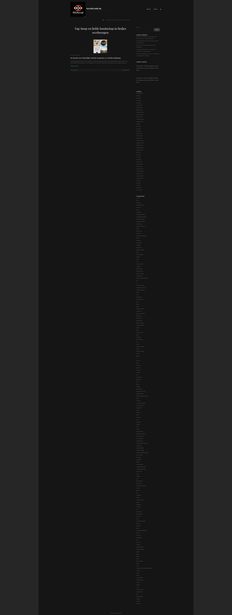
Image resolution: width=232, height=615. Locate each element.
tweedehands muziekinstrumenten (144, 568)
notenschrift (139, 459)
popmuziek (138, 483)
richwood (138, 506)
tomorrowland (139, 561)
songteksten (139, 537)
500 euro (138, 207)
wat (137, 594)
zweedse (138, 603)
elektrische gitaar (140, 285)
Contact (155, 9)
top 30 (137, 563)
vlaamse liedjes (139, 589)
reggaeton (138, 504)
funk (137, 301)
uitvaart (138, 570)
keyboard (138, 379)
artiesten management (141, 235)
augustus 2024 (139, 150)
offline (137, 462)
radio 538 (138, 495)
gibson (137, 304)
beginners (138, 245)
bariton (138, 238)
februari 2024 (139, 164)
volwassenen (139, 591)
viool (137, 587)
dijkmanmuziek (139, 271)
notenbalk (138, 457)
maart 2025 (139, 133)
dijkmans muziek (140, 273)
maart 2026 (139, 105)
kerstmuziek (139, 377)
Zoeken (138, 27)
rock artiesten (139, 514)
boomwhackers (139, 254)
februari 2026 (139, 107)
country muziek (139, 264)
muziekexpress (139, 440)
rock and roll (139, 511)
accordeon (138, 212)
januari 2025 (139, 138)
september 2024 (140, 147)
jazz (137, 374)
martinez (138, 412)
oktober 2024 (139, 145)
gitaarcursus (139, 318)
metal (137, 415)
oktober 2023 (139, 173)
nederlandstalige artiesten (142, 452)
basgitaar (138, 240)
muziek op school (140, 436)
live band (138, 400)
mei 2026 (138, 100)
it (136, 358)
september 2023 (140, 176)
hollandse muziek (140, 346)
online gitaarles (139, 464)
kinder (137, 384)
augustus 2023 (139, 178)
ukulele (138, 575)
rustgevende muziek (140, 521)
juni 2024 (138, 154)
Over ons (148, 9)
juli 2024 (138, 152)
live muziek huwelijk (140, 403)
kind (137, 382)
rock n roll (138, 516)
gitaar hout (138, 311)
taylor (137, 558)
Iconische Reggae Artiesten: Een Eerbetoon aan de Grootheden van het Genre (147, 68)
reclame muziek (139, 499)
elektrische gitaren (140, 290)
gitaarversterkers (140, 325)
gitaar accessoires (140, 308)
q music (138, 488)
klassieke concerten (140, 391)
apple (137, 228)
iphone (137, 356)
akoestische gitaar (140, 219)
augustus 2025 (139, 121)
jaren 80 (138, 370)
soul (137, 540)
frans (137, 294)
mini (137, 419)
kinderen (138, 386)
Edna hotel (139, 78)
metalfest (138, 417)
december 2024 (140, 140)
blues (137, 252)
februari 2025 (139, 135)
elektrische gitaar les (141, 287)
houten (137, 348)
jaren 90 (138, 372)
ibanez (137, 353)
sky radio (138, 535)
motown (138, 424)
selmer (137, 528)
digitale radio (139, 268)
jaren (137, 363)
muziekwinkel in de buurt (142, 443)
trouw (137, 565)
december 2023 (140, 168)
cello (137, 259)
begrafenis (138, 247)
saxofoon (138, 525)
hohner (137, 344)
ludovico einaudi (140, 405)
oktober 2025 (139, 117)
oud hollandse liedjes (141, 469)
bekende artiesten (140, 249)
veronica (138, 582)
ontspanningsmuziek (141, 466)
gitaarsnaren (139, 320)
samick (138, 523)
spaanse (138, 544)
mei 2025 (138, 128)
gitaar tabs (138, 315)
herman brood (139, 339)
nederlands (138, 445)
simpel (137, 532)
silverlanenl (126, 70)
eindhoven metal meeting (142, 278)
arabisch (138, 233)
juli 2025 (138, 124)
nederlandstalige (140, 450)
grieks (137, 330)
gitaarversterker (140, 323)
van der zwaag (139, 580)
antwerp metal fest (140, 226)
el (136, 282)
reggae (138, 502)
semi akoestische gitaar (141, 530)
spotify (137, 551)
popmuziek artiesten (141, 485)
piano (137, 473)
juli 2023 (138, 180)
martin (137, 410)
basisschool (139, 242)
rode (137, 518)
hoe (137, 341)
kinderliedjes (139, 389)
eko (137, 280)
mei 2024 (138, 157)
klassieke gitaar (139, 393)
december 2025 (140, 112)
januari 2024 (139, 166)
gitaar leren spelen (140, 313)
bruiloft (138, 257)
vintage (138, 584)
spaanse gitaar (139, 547)
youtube (138, 601)
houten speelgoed (140, 351)
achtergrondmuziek (140, 214)
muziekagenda (139, 438)
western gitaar (139, 596)
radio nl (138, 497)
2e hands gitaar (140, 205)
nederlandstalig (139, 448)
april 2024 (138, 159)
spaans (138, 542)
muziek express (139, 431)
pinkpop (138, 476)
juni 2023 (138, 183)
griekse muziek (139, 332)
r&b (137, 492)
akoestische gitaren (140, 221)
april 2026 (138, 102)
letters (137, 398)
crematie (138, 266)
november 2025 (140, 114)
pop (137, 478)
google (137, 327)
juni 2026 (138, 98)
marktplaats (139, 407)
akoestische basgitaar (141, 216)
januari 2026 (139, 109)
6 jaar (137, 209)
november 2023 (140, 171)
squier (137, 554)
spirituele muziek (140, 549)
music (137, 426)
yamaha (138, 598)
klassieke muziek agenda (142, 396)
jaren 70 (138, 367)
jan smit (138, 360)
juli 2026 (138, 95)
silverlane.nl (94, 9)
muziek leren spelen (140, 433)
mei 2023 (138, 185)
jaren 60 (138, 365)
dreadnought (139, 275)
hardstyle (138, 337)
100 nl (137, 198)
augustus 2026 (139, 93)
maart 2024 (139, 161)
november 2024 (140, 142)
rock (137, 509)
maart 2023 (139, 190)
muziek (138, 429)
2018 (137, 200)
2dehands (138, 202)
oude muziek (139, 471)
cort (137, 261)
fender (137, 292)
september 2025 (140, 119)
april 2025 (138, 131)
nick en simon (139, 455)
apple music (139, 231)
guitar (137, 334)
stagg (137, 556)
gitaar (137, 306)
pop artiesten (139, 481)
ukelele (138, 573)
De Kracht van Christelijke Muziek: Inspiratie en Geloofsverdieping (95, 58)
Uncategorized (139, 577)
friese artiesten (139, 299)
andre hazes (139, 224)
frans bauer (139, 297)
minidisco (138, 422)
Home (103, 19)
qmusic (138, 490)
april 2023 (138, 187)
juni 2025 (138, 126)
